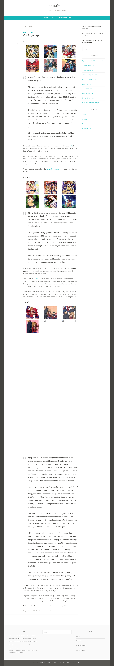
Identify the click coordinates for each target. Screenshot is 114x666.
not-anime (26, 648)
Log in (78, 636)
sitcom (24, 650)
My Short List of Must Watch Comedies (93, 61)
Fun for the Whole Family (89, 79)
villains (18, 652)
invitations (21, 645)
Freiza (29, 641)
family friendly (22, 641)
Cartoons (85, 119)
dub (10, 641)
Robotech (30, 648)
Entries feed (79, 641)
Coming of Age (31, 35)
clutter (13, 638)
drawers (34, 638)
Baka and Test (86, 84)
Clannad (37, 279)
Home (46, 18)
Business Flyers (65, 18)
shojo (16, 650)
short (19, 650)
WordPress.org (80, 650)
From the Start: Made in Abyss (90, 102)
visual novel (45, 611)
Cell (35, 635)
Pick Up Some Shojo (88, 98)
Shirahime (57, 6)
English (17, 641)
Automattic (76, 663)
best (22, 635)
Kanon (27, 645)
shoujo (21, 650)
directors (25, 638)
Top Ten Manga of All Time (90, 75)
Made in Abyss (34, 645)
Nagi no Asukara (19, 648)
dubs (12, 641)
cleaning (10, 638)
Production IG (55, 169)
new (23, 648)
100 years (10, 635)
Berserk (19, 635)
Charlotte (17, 44)
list (30, 644)
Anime (84, 114)
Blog (54, 18)
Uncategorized (28, 32)
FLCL (71, 146)
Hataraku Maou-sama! (88, 93)
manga (10, 648)
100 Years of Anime (87, 89)
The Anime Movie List (88, 65)
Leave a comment (55, 611)
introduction (16, 645)
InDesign (11, 645)
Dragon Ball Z (29, 638)
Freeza (26, 641)
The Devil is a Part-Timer (30, 650)
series (13, 650)
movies (14, 648)
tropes (15, 652)
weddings (21, 652)
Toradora (39, 611)
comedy (19, 638)
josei (24, 645)
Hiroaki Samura (33, 641)
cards (33, 635)
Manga (84, 124)
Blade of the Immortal (27, 635)
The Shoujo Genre (87, 70)
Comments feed (81, 645)
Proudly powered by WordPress (45, 663)
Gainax (48, 169)
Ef (13, 641)
